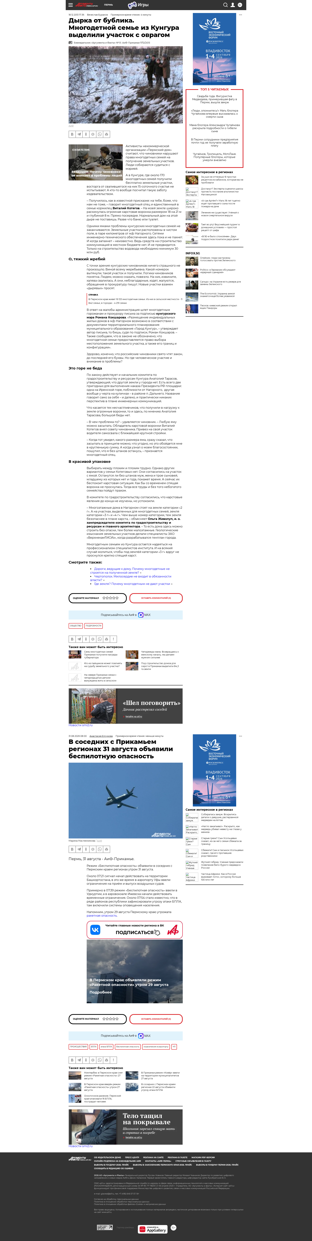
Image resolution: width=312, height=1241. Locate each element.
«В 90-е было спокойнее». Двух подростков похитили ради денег (220, 238)
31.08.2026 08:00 (78, 736)
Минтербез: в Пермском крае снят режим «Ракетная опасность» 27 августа (103, 1075)
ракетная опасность (102, 915)
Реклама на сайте (153, 1157)
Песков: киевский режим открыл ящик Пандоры (218, 306)
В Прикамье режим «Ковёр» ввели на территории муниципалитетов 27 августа (160, 1075)
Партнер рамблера (125, 1227)
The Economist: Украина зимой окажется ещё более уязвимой (217, 294)
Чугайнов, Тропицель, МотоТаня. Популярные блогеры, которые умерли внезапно (214, 157)
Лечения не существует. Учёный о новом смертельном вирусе (220, 214)
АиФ (71, 125)
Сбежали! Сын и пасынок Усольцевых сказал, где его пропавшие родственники (222, 853)
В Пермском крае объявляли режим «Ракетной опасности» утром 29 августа (129, 982)
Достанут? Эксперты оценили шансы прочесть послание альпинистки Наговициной (222, 191)
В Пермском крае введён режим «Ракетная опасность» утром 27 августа (102, 1087)
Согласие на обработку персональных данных (116, 1199)
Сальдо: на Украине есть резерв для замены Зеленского (220, 283)
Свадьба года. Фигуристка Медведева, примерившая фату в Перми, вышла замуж (214, 99)
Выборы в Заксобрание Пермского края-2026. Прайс (162, 1165)
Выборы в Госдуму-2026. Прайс (111, 1165)
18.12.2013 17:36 (76, 14)
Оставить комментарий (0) (156, 598)
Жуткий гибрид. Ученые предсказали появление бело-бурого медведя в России (222, 865)
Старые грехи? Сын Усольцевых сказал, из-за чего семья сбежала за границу (221, 841)
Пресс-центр (132, 1157)
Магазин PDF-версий (203, 1157)
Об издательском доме (107, 1157)
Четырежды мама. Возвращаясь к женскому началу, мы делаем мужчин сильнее (160, 654)
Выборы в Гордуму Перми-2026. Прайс (217, 1165)
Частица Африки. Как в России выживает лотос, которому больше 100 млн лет (221, 877)
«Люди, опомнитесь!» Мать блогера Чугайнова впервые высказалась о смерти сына (214, 113)
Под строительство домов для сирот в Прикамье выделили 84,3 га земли (160, 666)
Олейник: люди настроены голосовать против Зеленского (218, 259)
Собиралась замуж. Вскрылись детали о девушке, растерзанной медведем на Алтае (219, 817)
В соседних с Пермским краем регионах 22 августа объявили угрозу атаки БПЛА (158, 1087)
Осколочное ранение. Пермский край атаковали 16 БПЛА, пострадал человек (102, 1098)
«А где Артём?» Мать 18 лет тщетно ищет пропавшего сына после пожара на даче (220, 203)
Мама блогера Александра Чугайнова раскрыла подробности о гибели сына (214, 128)
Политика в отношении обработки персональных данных (121, 1202)
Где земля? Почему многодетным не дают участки (132, 584)
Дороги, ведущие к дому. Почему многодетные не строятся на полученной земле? (130, 570)
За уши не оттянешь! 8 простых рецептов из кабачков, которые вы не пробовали (222, 179)
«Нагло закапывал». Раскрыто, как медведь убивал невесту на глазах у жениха (221, 829)
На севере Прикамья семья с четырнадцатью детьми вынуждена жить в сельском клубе (92, 679)
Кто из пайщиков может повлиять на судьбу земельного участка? (103, 665)
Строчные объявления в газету (193, 1161)
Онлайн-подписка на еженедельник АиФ (117, 1161)
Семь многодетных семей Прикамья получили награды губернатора (100, 654)
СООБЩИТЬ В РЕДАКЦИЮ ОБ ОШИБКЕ (113, 1168)
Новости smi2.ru (81, 725)
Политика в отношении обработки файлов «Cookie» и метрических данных (130, 1204)
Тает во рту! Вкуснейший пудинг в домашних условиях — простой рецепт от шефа (220, 227)
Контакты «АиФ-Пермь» (158, 1161)
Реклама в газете (177, 1157)
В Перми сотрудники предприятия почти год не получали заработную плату (214, 142)
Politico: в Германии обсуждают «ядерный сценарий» (217, 271)
